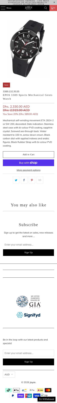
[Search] (46, 8)
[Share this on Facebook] (24, 180)
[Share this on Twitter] (16, 180)
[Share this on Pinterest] (32, 180)
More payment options (28, 170)
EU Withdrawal (46, 399)
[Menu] (1, 8)
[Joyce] (28, 8)
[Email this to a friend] (40, 180)
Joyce (32, 382)
